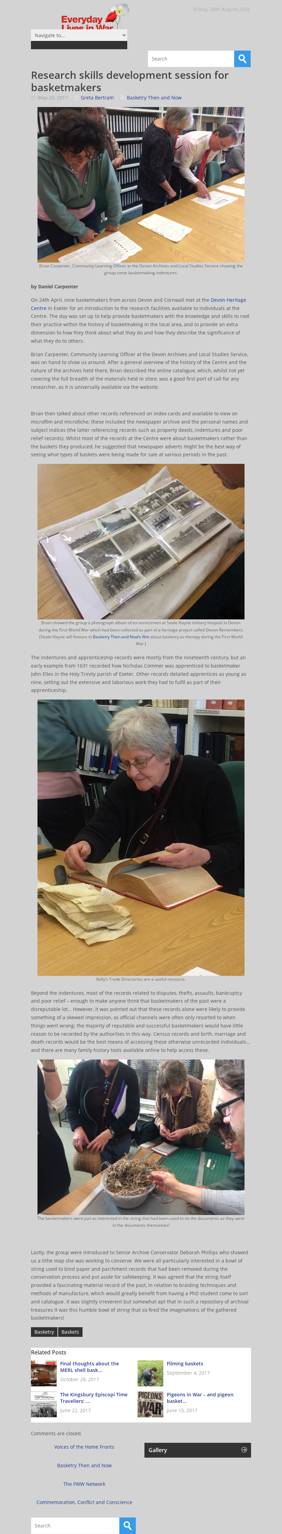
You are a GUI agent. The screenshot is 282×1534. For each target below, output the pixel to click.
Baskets (70, 1332)
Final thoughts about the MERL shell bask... (89, 1366)
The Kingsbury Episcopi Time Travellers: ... (94, 1397)
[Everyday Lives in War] (82, 22)
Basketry (44, 1332)
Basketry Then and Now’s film (121, 637)
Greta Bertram (97, 97)
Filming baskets (185, 1363)
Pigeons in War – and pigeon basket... (200, 1397)
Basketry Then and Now (154, 97)
